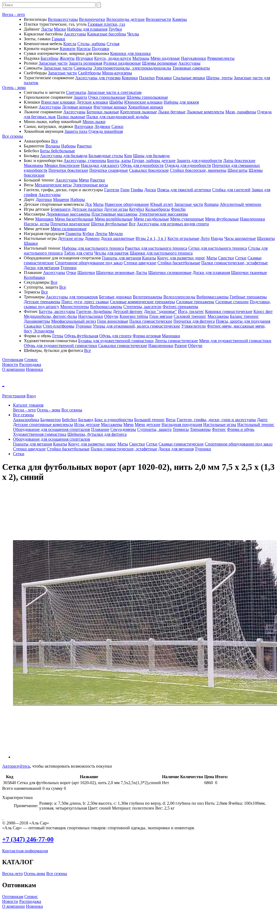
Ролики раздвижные (122, 63)
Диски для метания (41, 267)
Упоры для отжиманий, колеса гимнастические (136, 326)
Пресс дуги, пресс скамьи (85, 301)
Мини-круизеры (117, 73)
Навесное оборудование (127, 204)
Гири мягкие (161, 316)
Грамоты (73, 233)
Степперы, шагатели (142, 306)
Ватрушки (83, 126)
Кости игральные (183, 238)
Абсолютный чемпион (240, 204)
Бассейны (49, 58)
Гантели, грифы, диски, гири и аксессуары (216, 419)
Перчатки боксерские (68, 170)
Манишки (44, 219)
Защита (80, 97)
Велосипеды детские (125, 19)
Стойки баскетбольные (178, 262)
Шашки (31, 243)
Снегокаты (76, 92)
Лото (205, 238)
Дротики (44, 199)
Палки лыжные (71, 116)
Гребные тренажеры (248, 297)
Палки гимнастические (150, 321)
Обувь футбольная (81, 336)
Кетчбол (136, 209)
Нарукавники (193, 58)
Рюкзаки (164, 77)
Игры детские (87, 424)
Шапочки (86, 272)
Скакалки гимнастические (122, 345)
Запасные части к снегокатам (114, 92)
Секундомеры (123, 429)
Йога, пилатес (191, 311)
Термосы (181, 429)
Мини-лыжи (94, 121)
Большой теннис (149, 419)
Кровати (67, 48)
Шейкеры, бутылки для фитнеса (97, 434)
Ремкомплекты (221, 58)
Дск (88, 204)
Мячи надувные (165, 58)
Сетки (240, 258)
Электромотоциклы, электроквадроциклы (132, 68)
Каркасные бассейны (106, 34)
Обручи (111, 316)
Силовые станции (232, 301)
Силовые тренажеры (195, 301)
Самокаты (83, 68)
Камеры (179, 19)
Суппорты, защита (154, 429)
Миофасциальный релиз (73, 321)
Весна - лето (13, 14)
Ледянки (102, 126)
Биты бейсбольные (57, 150)
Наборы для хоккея (181, 102)
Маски (60, 29)
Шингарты (237, 170)
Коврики (130, 77)
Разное (180, 345)
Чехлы (133, 34)
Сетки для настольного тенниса (217, 248)
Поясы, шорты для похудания (243, 321)
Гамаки (58, 39)
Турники (68, 267)
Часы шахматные (240, 238)
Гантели (111, 189)
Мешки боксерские (62, 165)
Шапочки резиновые (115, 272)
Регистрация (13, 396)
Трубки (115, 29)
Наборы (68, 146)
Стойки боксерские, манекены (198, 170)
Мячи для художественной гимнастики (235, 340)
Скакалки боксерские (149, 170)
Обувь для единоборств (142, 165)
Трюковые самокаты (191, 68)
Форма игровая (147, 336)
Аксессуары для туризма (98, 77)
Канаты (149, 258)
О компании (13, 369)
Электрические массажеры (163, 214)
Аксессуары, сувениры (85, 160)
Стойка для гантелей (231, 189)
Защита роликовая (85, 63)
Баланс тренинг (244, 316)
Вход (31, 396)
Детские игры (71, 238)
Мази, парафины (240, 112)
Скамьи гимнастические (181, 444)
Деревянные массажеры (68, 214)
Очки (71, 272)
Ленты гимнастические (176, 340)
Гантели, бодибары (94, 311)
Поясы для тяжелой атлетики (184, 189)
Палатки (147, 77)
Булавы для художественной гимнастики (116, 340)
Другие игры (116, 209)
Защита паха (75, 131)
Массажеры (218, 316)
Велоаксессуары (63, 19)
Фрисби (178, 209)
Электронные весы (90, 185)
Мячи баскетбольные (74, 219)
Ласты (47, 29)
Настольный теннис (255, 424)
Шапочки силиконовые (170, 272)
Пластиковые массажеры (114, 214)
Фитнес (219, 429)
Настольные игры (219, 424)
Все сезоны (12, 136)
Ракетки (84, 146)
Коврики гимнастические (228, 311)
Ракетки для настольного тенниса (156, 248)
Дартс (262, 419)
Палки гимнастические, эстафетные (234, 262)
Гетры (57, 336)
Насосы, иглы (36, 224)
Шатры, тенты (219, 77)
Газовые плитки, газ (106, 24)
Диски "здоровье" (160, 311)
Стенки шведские (140, 262)
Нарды (217, 238)
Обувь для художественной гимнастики (60, 345)
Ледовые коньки (77, 107)
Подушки (100, 48)
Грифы (137, 189)
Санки (117, 126)
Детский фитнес (128, 311)
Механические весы (53, 185)
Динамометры (37, 321)
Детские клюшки (92, 102)
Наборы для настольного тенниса (93, 248)
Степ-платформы (58, 326)
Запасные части (53, 63)
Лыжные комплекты (205, 112)
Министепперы (74, 306)
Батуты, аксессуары (57, 311)
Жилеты (67, 58)
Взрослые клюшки (58, 102)
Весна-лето (12, 873)
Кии (128, 155)
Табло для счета (78, 253)
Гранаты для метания (121, 258)
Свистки (226, 258)
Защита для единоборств (199, 160)
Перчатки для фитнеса (194, 321)
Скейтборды (89, 73)
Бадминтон (50, 419)
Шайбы (116, 102)
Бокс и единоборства (113, 419)
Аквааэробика (26, 419)
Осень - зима (14, 87)
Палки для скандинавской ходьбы (117, 116)
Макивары (33, 165)
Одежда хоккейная (105, 131)
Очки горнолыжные (107, 97)
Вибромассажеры (212, 297)
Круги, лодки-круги (112, 58)
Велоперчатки (92, 19)
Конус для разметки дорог (181, 258)
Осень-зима (34, 873)
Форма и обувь (240, 429)
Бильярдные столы (105, 155)
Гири (125, 189)
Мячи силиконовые (69, 228)
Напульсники (90, 316)
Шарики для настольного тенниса (161, 253)
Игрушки (84, 58)
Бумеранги (61, 209)
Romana (211, 204)
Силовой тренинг (190, 316)
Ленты (101, 233)
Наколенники (252, 219)
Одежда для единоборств (188, 165)
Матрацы (140, 58)
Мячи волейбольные (114, 219)
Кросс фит (263, 311)
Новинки (34, 369)
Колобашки (34, 277)
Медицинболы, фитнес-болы (50, 316)
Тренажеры (200, 429)
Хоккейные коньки (145, 107)
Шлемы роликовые (159, 63)
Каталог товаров (28, 405)
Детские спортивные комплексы (43, 424)
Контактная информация (25, 851)
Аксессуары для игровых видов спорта (173, 224)
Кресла (69, 43)
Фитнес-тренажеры (180, 306)
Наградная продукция (181, 424)
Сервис (31, 359)
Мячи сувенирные (187, 219)
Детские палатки (87, 209)
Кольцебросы (157, 209)
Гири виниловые (112, 321)
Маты (98, 204)
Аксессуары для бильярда (63, 155)
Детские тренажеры (42, 301)
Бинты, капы (119, 160)
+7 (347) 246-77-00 (28, 839)
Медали (115, 233)
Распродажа (30, 364)
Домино (92, 238)
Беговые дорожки (115, 297)
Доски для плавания (211, 272)
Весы (171, 419)
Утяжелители (193, 326)
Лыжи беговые (172, 112)
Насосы (84, 48)
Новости (10, 364)
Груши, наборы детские (154, 160)
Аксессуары (75, 34)
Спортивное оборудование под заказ (89, 262)
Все (54, 141)
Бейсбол (69, 419)
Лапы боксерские (239, 160)
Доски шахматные (117, 238)
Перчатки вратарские (70, 224)
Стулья (113, 43)
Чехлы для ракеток (111, 253)
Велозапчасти (158, 19)
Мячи (84, 180)
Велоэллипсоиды (179, 297)
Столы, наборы (91, 43)
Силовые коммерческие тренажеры (142, 301)
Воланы (52, 146)
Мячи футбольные (222, 219)
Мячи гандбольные (151, 219)
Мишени (61, 199)
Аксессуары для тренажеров (72, 297)
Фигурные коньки (110, 107)
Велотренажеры (147, 297)
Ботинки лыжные (103, 112)
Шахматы (266, 238)
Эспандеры (43, 331)
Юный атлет (161, 204)
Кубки (88, 233)
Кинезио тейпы (134, 316)
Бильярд (85, 419)
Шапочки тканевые (249, 272)
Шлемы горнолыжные (147, 97)
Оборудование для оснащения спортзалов (51, 429)
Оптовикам (12, 359)
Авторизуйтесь (16, 766)
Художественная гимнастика (39, 434)
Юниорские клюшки (143, 102)
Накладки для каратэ (100, 165)
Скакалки (33, 326)
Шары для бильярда (151, 155)
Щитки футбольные (109, 224)
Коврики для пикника (130, 53)
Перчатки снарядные (108, 170)
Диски (150, 189)
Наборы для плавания (87, 29)
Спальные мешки (189, 77)
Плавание (100, 429)
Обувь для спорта (115, 336)
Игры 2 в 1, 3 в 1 (151, 238)
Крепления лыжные (138, 112)
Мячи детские (147, 424)
